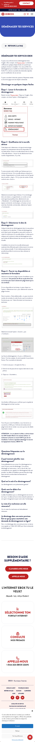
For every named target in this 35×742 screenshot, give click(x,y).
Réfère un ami (13, 10)
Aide (13, 693)
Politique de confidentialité (17, 740)
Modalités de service (17, 704)
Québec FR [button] (30, 10)
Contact (26, 3)
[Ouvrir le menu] (32, 14)
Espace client (21, 63)
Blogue (18, 691)
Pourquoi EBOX (23, 688)
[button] (32, 711)
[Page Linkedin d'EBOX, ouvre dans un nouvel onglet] (22, 697)
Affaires (21, 693)
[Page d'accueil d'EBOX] (7, 14)
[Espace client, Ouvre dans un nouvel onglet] (25, 14)
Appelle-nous (18, 576)
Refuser (17, 731)
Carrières (27, 691)
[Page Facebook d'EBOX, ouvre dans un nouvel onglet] (12, 697)
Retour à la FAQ (15, 45)
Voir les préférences (17, 736)
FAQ (19, 10)
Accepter (17, 726)
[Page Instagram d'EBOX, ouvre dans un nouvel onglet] (17, 697)
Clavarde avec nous (18, 568)
